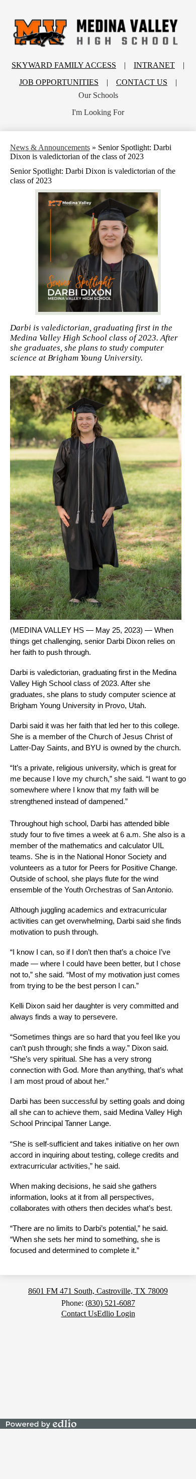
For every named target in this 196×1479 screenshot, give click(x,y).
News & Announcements (50, 147)
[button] (98, 95)
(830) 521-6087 (110, 1303)
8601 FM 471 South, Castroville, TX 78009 (98, 1291)
